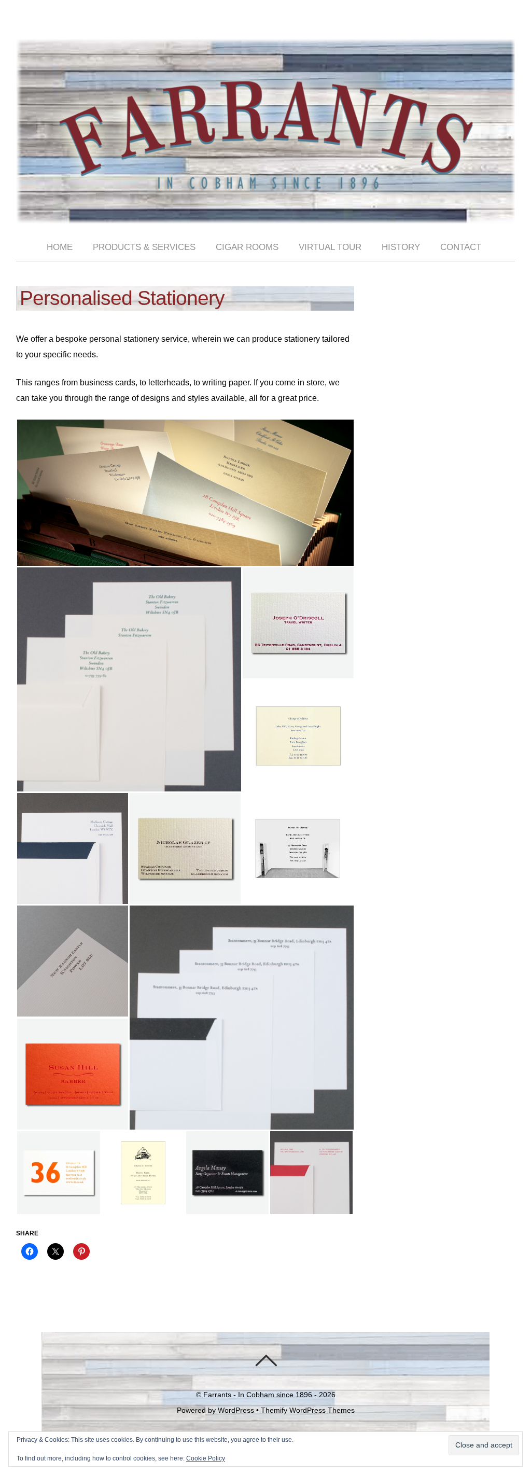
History (401, 247)
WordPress (236, 1410)
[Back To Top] (265, 1360)
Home (60, 247)
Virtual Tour (330, 247)
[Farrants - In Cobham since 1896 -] (265, 215)
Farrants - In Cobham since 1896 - (260, 1394)
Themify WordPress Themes (308, 1410)
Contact (460, 247)
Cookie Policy (205, 1458)
